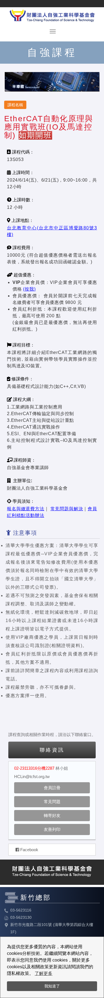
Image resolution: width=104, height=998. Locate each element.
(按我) (29, 289)
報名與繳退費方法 (25, 508)
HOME (52, 14)
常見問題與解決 (66, 508)
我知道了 (52, 986)
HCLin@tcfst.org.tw (32, 776)
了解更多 (43, 973)
